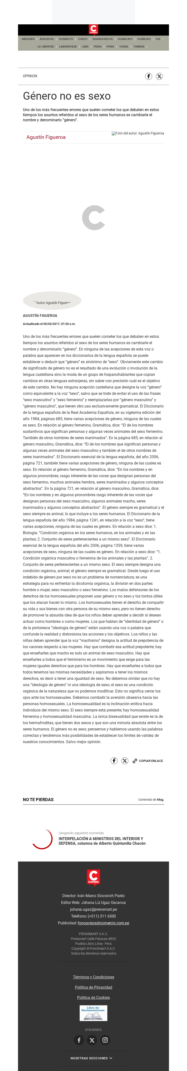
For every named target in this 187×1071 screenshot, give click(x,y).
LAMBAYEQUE (68, 46)
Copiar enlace (151, 761)
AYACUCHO (47, 39)
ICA (158, 39)
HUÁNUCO (144, 39)
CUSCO (82, 39)
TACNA (123, 46)
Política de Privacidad (93, 987)
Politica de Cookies (93, 997)
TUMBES (139, 46)
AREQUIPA (28, 39)
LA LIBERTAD (45, 46)
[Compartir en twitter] (159, 76)
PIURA (98, 46)
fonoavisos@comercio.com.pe (103, 923)
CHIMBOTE (66, 39)
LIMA (85, 46)
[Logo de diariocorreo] (93, 30)
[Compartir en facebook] (148, 76)
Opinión (30, 76)
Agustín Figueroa (46, 137)
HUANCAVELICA (103, 39)
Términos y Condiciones (93, 977)
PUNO (110, 46)
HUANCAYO (125, 39)
